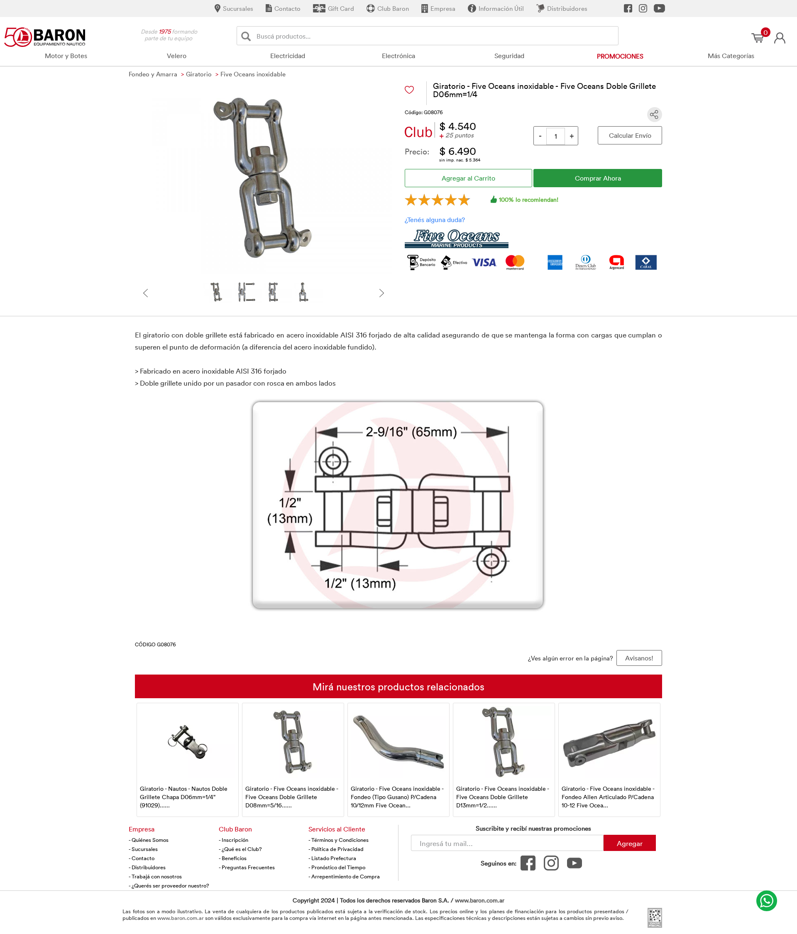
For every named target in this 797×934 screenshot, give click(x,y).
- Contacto (141, 858)
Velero (176, 55)
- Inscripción (233, 840)
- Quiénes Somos (149, 840)
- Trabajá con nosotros (155, 876)
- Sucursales (143, 849)
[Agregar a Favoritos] (409, 90)
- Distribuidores (147, 867)
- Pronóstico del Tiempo (336, 867)
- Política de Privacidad (336, 849)
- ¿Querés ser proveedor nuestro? (169, 885)
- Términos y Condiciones (338, 840)
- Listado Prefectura (332, 858)
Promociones (620, 56)
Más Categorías (731, 55)
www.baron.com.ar (479, 900)
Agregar (630, 843)
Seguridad (509, 55)
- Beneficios (233, 858)
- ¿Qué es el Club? (240, 849)
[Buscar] (247, 36)
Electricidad (287, 55)
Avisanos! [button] (639, 658)
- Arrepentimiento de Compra (344, 876)
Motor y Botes (66, 55)
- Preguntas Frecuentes (247, 867)
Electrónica (398, 55)
